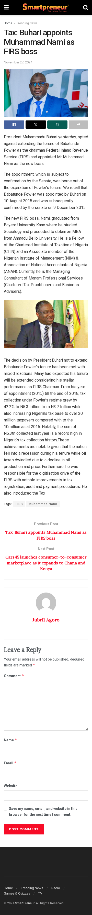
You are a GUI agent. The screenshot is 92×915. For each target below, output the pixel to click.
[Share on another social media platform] (78, 124)
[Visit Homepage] (46, 8)
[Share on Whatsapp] (57, 124)
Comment (14, 675)
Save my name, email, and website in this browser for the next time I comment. (43, 811)
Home (8, 23)
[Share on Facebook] (14, 124)
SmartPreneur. (25, 903)
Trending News (27, 23)
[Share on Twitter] (36, 124)
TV (40, 893)
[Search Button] (85, 7)
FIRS (19, 504)
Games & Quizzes (17, 893)
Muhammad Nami (43, 504)
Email (10, 763)
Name (10, 740)
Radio (55, 888)
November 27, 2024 (18, 62)
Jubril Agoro (46, 620)
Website (10, 786)
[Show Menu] (6, 7)
